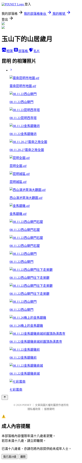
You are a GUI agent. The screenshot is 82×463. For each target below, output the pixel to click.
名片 (36, 51)
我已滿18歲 (9, 456)
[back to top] (5, 397)
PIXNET (26, 404)
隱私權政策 (33, 408)
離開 (22, 456)
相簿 (10, 51)
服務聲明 (49, 408)
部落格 (23, 51)
